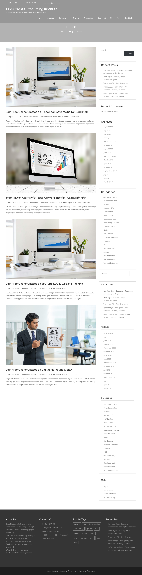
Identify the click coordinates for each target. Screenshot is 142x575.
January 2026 (108, 138)
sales (76, 538)
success (84, 538)
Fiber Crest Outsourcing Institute (31, 9)
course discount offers (92, 524)
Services (50, 18)
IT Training (75, 18)
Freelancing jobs (110, 219)
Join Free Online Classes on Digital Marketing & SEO (39, 369)
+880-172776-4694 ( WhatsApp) (55, 535)
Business (44, 202)
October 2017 (109, 167)
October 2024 (109, 160)
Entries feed (108, 490)
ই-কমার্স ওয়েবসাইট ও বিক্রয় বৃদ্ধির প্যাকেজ (116, 83)
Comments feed (110, 494)
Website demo (109, 259)
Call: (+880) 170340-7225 (52, 527)
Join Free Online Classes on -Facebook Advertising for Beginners (47, 112)
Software (62, 18)
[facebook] (125, 3)
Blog (99, 18)
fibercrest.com (48, 538)
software (86, 202)
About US (108, 18)
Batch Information (110, 200)
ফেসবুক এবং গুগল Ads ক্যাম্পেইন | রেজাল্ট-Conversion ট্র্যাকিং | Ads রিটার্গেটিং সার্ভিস (46, 197)
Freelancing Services (69, 202)
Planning (107, 241)
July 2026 (107, 130)
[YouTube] (122, 3)
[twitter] (131, 3)
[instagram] (134, 3)
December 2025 (110, 141)
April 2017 (107, 178)
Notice (66, 116)
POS (105, 245)
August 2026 (108, 127)
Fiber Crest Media (31, 116)
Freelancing (88, 18)
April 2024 (107, 163)
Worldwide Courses (111, 263)
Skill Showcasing (109, 248)
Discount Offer (46, 116)
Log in (106, 486)
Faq (118, 18)
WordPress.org (109, 497)
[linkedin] (128, 3)
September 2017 (110, 171)
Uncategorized (109, 256)
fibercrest (91, 571)
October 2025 (109, 145)
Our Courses (75, 116)
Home (40, 18)
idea (96, 529)
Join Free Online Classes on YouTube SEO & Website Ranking (44, 283)
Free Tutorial (58, 116)
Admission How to (110, 197)
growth (89, 529)
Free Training (78, 529)
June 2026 (107, 134)
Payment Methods (111, 237)
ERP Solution (108, 211)
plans (92, 533)
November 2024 (110, 156)
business (77, 524)
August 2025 (108, 149)
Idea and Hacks (109, 226)
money (76, 533)
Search (103, 50)
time (91, 538)
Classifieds (128, 18)
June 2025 (107, 152)
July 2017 (107, 174)
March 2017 (108, 182)
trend (99, 538)
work (75, 543)
